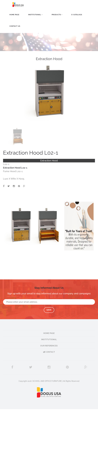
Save (49, 310)
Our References (49, 346)
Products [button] (56, 15)
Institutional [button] (35, 15)
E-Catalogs (76, 15)
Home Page (14, 15)
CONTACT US (14, 26)
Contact (50, 352)
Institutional (49, 339)
